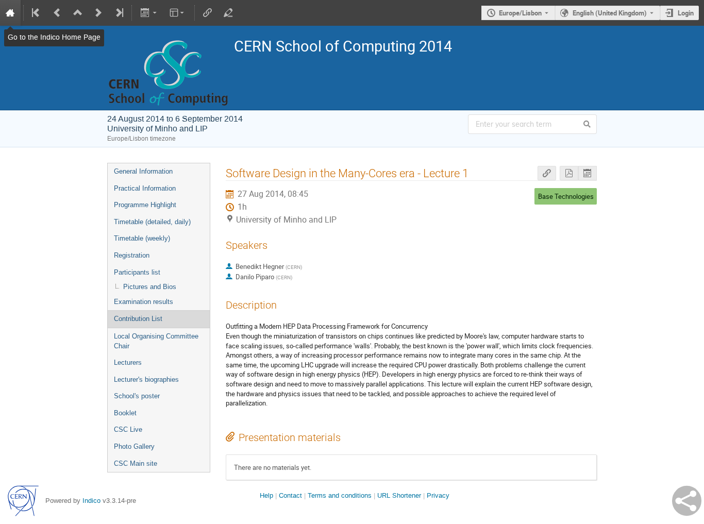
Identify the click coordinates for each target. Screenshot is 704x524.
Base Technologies (566, 196)
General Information (143, 171)
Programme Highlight (145, 205)
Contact (290, 495)
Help (266, 495)
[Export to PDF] (569, 173)
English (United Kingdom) (610, 13)
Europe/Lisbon (520, 13)
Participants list (137, 272)
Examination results (143, 302)
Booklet (125, 413)
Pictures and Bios (149, 287)
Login (686, 13)
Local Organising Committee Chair (156, 341)
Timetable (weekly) (142, 238)
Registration (131, 255)
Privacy (438, 495)
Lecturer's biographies (146, 379)
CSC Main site (135, 463)
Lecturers (128, 362)
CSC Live (128, 429)
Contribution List (138, 319)
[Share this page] (686, 500)
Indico (91, 500)
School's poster (137, 396)
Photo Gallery (134, 446)
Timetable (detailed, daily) (152, 222)
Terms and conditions (340, 495)
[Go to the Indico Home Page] (10, 13)
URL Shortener (399, 495)
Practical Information (145, 188)
